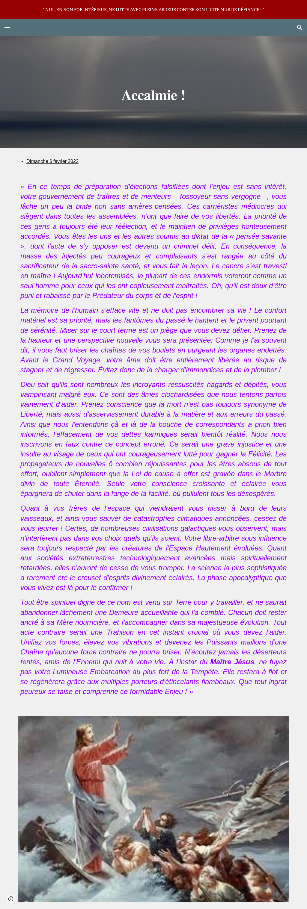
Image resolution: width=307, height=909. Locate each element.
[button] (7, 27)
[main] (153, 92)
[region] (153, 9)
